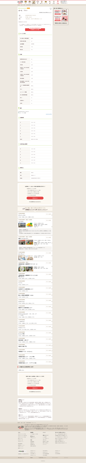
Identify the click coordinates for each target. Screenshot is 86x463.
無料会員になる (35, 198)
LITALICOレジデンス (33, 455)
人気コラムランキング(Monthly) (22, 435)
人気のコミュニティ (20, 446)
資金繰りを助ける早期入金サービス (60, 441)
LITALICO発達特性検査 (46, 453)
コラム (19, 432)
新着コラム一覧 (20, 438)
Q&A (31, 439)
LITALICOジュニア (32, 452)
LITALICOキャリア (57, 450)
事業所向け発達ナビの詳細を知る (61, 23)
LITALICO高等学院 (57, 453)
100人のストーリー (20, 441)
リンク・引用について (46, 438)
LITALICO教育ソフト (33, 453)
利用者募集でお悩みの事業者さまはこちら (45, 12)
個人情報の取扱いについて (42, 457)
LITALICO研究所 (45, 455)
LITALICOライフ (57, 452)
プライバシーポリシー (55, 457)
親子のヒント (32, 436)
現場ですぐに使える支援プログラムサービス (61, 438)
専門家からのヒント (33, 437)
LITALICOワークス (32, 450)
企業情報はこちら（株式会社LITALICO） (23, 453)
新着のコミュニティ (20, 448)
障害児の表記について (21, 457)
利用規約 (31, 457)
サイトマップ (44, 444)
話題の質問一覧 (32, 444)
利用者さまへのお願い (46, 441)
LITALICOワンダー (45, 452)
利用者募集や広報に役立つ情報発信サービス (61, 435)
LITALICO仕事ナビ (45, 450)
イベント (44, 432)
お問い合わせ (44, 439)
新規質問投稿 (32, 441)
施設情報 (31, 432)
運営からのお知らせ (45, 442)
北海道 (21, 370)
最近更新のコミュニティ (21, 445)
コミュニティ (20, 443)
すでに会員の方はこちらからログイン (35, 201)
